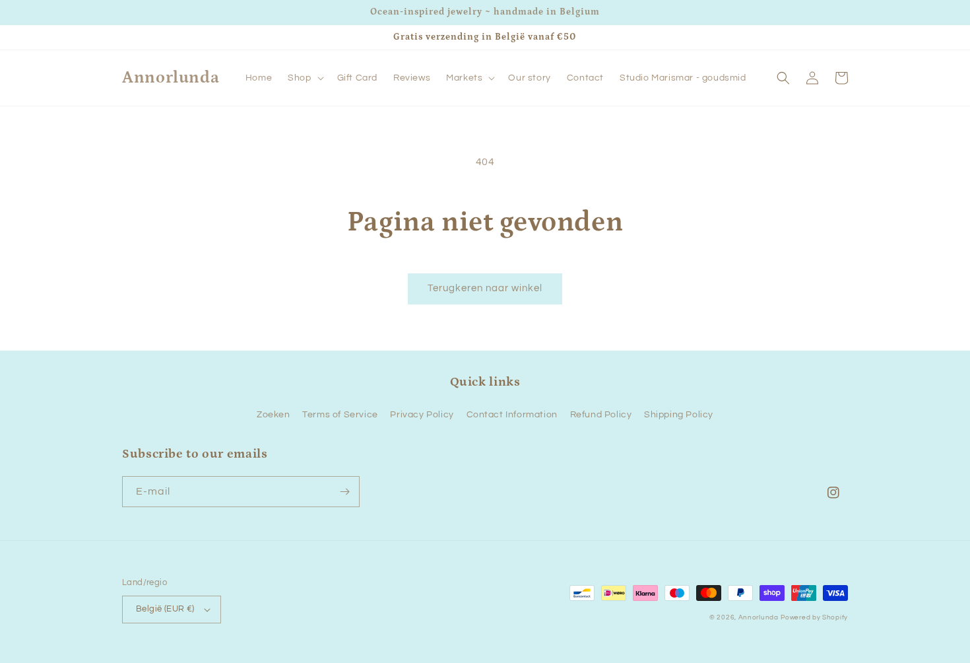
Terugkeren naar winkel (485, 288)
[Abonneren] (344, 491)
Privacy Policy (421, 414)
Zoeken (273, 414)
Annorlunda (758, 617)
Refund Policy (601, 414)
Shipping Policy (678, 414)
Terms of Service (340, 414)
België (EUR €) (165, 608)
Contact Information (512, 414)
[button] (304, 78)
